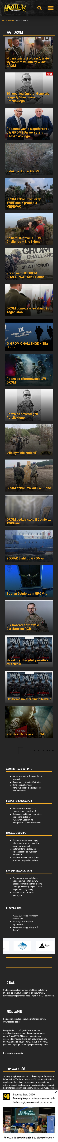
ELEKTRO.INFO (14, 908)
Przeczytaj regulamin (13, 1053)
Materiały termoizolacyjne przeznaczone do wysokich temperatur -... (25, 852)
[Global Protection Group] (37, 946)
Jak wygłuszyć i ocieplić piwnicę (27, 782)
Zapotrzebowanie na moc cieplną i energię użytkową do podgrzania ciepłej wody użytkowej (27, 887)
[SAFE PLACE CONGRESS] (15, 946)
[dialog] (29, 1116)
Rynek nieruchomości (22, 785)
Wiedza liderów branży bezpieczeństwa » (29, 1137)
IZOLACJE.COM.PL (16, 833)
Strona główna (8, 20)
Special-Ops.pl (15, 7)
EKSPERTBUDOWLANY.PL (19, 801)
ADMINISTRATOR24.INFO (19, 769)
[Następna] (43, 750)
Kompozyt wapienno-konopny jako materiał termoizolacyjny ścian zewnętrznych (26, 843)
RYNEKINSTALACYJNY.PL (19, 870)
